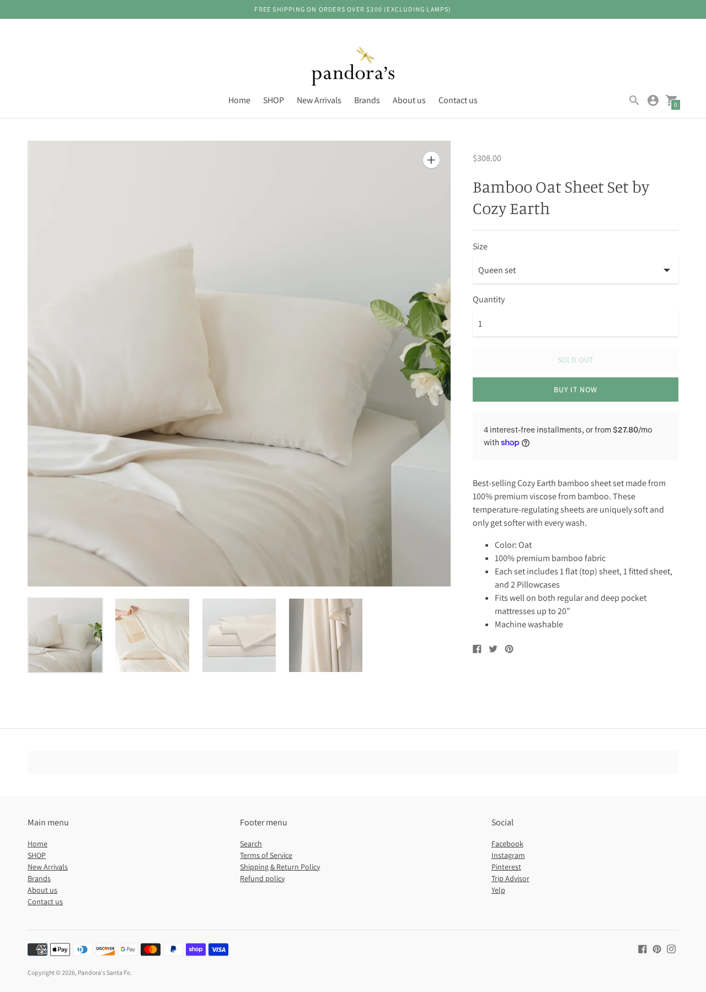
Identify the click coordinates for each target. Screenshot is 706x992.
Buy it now (575, 389)
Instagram (508, 855)
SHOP (273, 100)
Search (251, 844)
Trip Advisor (510, 878)
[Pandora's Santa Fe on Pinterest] (656, 948)
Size (480, 247)
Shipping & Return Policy (280, 867)
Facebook (507, 844)
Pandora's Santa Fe (104, 972)
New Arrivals (319, 100)
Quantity (489, 300)
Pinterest (506, 867)
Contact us (458, 100)
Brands (367, 100)
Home (239, 100)
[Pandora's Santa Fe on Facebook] (642, 948)
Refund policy (262, 878)
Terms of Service (266, 855)
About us (409, 100)
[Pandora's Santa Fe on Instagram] (671, 948)
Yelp (498, 890)
